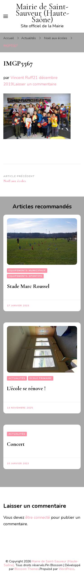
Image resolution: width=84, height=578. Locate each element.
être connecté (37, 517)
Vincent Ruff (22, 77)
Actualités (28, 38)
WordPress (66, 569)
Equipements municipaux (27, 270)
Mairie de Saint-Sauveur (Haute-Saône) (42, 13)
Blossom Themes (27, 569)
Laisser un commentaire (34, 84)
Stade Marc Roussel (28, 286)
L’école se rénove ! (26, 388)
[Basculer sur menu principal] (5, 16)
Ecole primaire (41, 378)
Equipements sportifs (25, 276)
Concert (16, 444)
